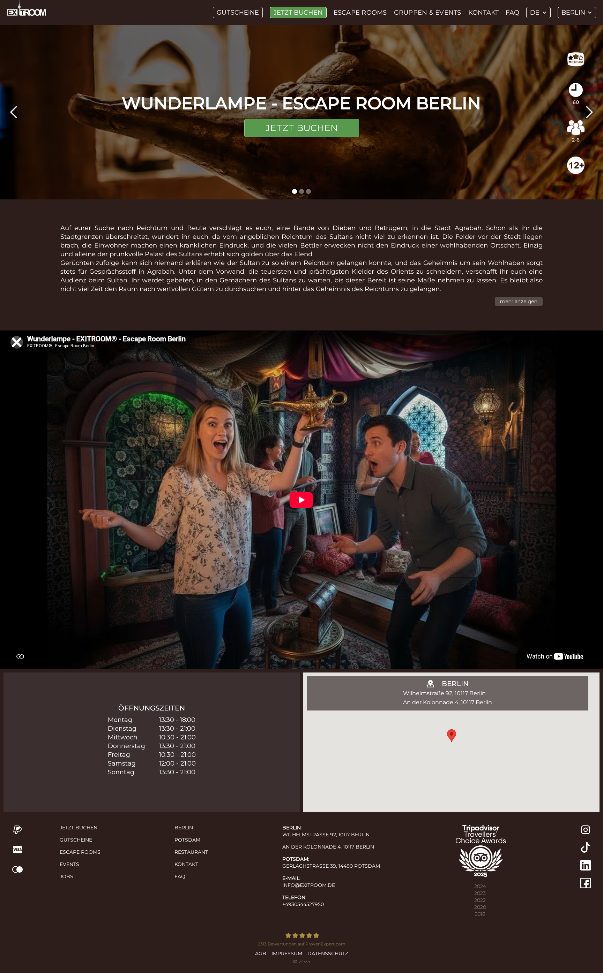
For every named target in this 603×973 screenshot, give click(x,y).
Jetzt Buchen (302, 128)
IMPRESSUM (286, 953)
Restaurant (191, 852)
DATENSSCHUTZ (327, 953)
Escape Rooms (80, 852)
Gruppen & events (427, 12)
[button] (538, 12)
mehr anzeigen (518, 301)
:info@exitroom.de (308, 881)
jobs (66, 876)
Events (69, 864)
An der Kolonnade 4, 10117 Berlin (328, 847)
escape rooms (360, 12)
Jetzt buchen (298, 12)
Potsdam (187, 840)
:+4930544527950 (303, 900)
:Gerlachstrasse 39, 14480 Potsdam (331, 862)
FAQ (512, 12)
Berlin (183, 827)
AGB (260, 953)
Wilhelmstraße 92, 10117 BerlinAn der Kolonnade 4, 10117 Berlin (447, 698)
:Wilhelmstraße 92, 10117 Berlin (326, 831)
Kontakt (483, 12)
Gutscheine (238, 12)
